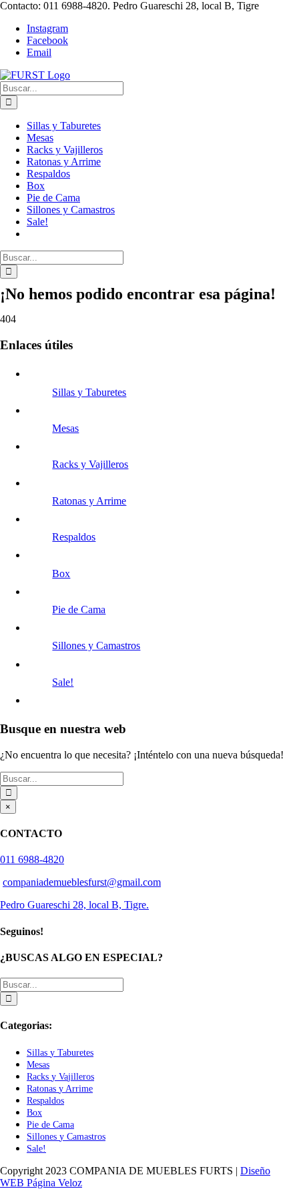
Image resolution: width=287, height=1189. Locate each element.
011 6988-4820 (32, 859)
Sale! (62, 682)
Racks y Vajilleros (90, 464)
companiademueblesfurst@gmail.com (82, 882)
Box (61, 573)
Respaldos (73, 537)
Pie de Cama (78, 609)
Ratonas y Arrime (89, 501)
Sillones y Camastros (96, 645)
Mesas (65, 428)
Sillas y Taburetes (89, 392)
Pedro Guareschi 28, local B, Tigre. (74, 904)
